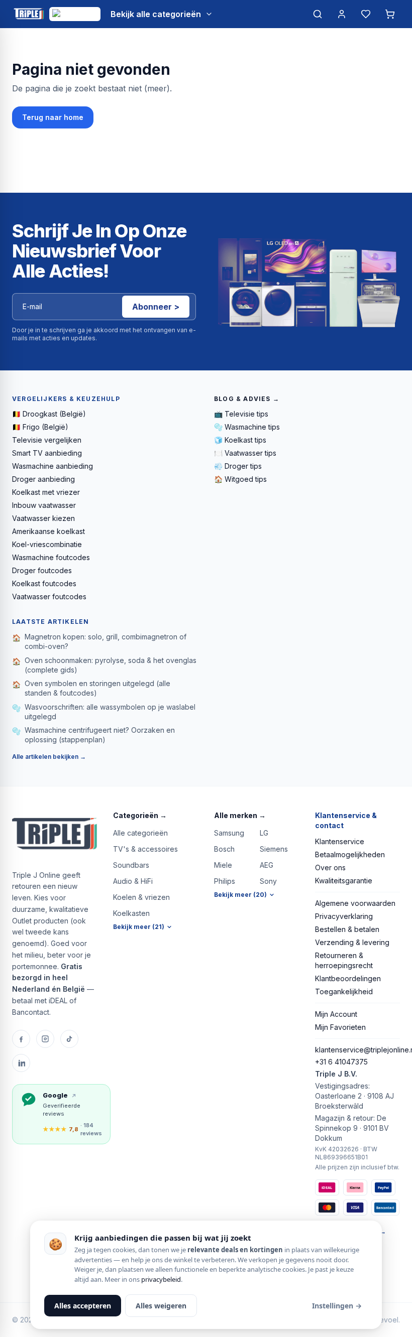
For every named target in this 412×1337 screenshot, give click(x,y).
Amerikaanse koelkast (48, 531)
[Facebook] (21, 1039)
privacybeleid (161, 1279)
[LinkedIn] (21, 1063)
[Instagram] (45, 1039)
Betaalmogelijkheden (350, 854)
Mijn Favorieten (340, 1027)
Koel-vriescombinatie (47, 544)
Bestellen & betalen (347, 929)
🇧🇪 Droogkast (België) (49, 414)
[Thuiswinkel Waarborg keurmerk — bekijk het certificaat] (74, 14)
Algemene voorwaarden (355, 903)
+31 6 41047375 (341, 1061)
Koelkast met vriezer (46, 492)
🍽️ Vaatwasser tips (245, 453)
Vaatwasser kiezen (43, 518)
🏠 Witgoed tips (240, 479)
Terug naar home (52, 117)
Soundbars (131, 865)
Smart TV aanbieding (47, 453)
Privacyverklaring (344, 916)
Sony (268, 881)
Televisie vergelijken (46, 440)
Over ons (330, 867)
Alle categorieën (140, 833)
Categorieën (140, 815)
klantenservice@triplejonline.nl (357, 1049)
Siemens (274, 849)
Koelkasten (131, 913)
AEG (266, 865)
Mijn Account (336, 1014)
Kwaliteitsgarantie (343, 880)
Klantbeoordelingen (348, 978)
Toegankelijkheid (344, 991)
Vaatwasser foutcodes (49, 596)
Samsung (229, 833)
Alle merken (240, 815)
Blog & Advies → (246, 399)
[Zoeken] (317, 14)
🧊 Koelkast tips (240, 440)
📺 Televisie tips (241, 414)
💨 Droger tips (238, 466)
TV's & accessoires (145, 849)
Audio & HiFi (133, 881)
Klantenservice (339, 841)
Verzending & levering (352, 942)
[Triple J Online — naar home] (28, 14)
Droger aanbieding (43, 479)
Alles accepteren (82, 1305)
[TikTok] (69, 1039)
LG (264, 833)
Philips (224, 881)
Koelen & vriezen (141, 897)
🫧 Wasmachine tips (247, 427)
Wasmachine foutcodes (51, 557)
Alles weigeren (161, 1305)
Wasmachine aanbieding (52, 466)
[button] (155, 816)
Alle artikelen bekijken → (49, 756)
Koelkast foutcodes (44, 583)
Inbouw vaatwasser (44, 505)
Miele (223, 865)
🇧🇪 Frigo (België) (40, 427)
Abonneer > (155, 307)
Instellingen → (337, 1305)
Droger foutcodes (42, 570)
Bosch (224, 849)
